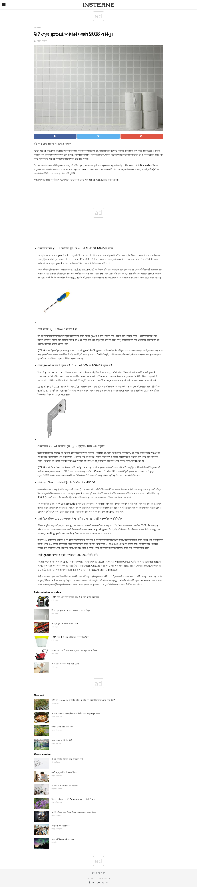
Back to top (98, 873)
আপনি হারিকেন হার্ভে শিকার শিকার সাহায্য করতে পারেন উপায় (74, 812)
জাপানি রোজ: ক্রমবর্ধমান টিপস (62, 726)
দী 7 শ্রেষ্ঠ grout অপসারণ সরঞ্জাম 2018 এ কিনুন (71, 610)
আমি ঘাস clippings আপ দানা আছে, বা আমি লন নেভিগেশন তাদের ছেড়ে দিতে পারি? (83, 700)
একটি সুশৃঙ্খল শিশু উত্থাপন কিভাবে (64, 772)
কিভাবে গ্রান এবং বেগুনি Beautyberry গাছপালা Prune (73, 799)
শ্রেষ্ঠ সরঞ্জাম (37, 28)
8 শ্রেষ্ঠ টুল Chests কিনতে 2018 (65, 623)
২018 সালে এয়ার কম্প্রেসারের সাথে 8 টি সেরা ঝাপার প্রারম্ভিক (75, 597)
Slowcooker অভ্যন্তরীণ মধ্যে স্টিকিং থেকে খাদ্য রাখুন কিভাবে (76, 713)
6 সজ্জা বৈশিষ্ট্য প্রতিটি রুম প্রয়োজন (65, 785)
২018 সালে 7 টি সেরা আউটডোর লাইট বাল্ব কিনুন (70, 637)
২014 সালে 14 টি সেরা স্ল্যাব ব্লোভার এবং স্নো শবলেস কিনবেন (75, 650)
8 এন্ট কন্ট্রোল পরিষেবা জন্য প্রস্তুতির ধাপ (67, 759)
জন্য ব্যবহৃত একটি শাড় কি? (62, 740)
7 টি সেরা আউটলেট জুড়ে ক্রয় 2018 (66, 663)
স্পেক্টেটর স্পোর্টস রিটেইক (61, 825)
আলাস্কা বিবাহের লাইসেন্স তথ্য (63, 839)
